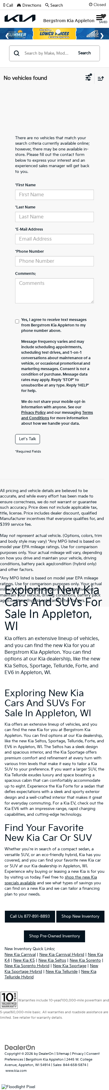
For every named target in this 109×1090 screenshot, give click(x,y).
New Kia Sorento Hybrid (27, 965)
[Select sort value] (99, 78)
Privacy (78, 1054)
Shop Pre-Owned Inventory (54, 936)
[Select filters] (88, 79)
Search (84, 53)
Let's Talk (27, 439)
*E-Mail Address (29, 229)
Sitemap (62, 1054)
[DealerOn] (20, 1047)
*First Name (25, 185)
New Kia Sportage (69, 965)
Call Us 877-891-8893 (30, 916)
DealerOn (46, 1054)
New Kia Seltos (52, 960)
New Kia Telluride (62, 971)
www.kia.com (16, 1071)
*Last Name (25, 207)
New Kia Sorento (85, 960)
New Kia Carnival (20, 954)
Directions (31, 5)
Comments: (25, 274)
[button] (10, 5)
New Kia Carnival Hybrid (61, 954)
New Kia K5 (24, 960)
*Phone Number (29, 251)
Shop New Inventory (80, 916)
